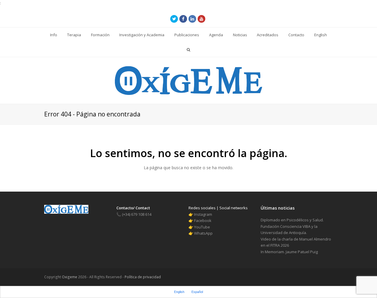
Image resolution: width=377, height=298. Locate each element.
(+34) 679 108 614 (133, 214)
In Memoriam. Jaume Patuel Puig (289, 251)
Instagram (203, 214)
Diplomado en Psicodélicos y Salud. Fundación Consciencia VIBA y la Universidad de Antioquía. (292, 226)
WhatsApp (203, 233)
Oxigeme (69, 276)
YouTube (202, 227)
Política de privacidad (142, 276)
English (179, 292)
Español (197, 292)
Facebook (202, 220)
